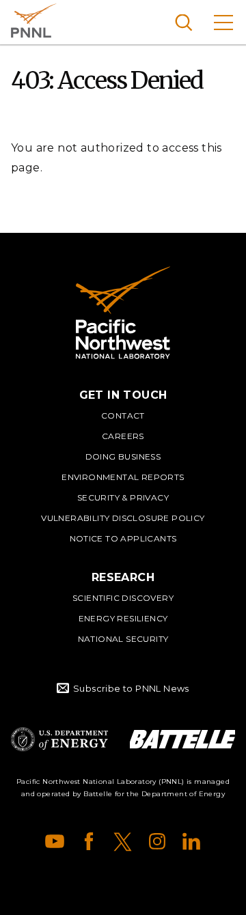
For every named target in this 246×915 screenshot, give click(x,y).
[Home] (123, 313)
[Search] (183, 22)
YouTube (54, 841)
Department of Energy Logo (59, 739)
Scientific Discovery (123, 598)
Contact (123, 415)
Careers (123, 436)
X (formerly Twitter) (123, 841)
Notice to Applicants (123, 538)
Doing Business (123, 456)
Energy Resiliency (123, 618)
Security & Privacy (123, 497)
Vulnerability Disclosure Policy (122, 518)
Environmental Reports (123, 477)
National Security (123, 639)
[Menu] (223, 22)
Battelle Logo (182, 739)
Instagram (157, 841)
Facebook (88, 841)
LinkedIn (191, 841)
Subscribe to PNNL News (131, 688)
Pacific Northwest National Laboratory (34, 20)
